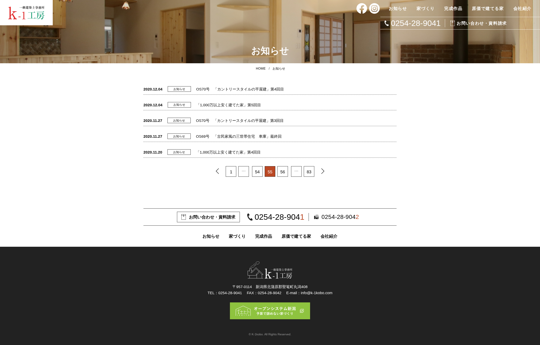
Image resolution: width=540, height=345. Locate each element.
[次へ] (322, 171)
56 (282, 172)
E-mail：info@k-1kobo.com (309, 293)
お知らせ (279, 68)
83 (309, 172)
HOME (261, 68)
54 (257, 172)
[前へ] (217, 171)
